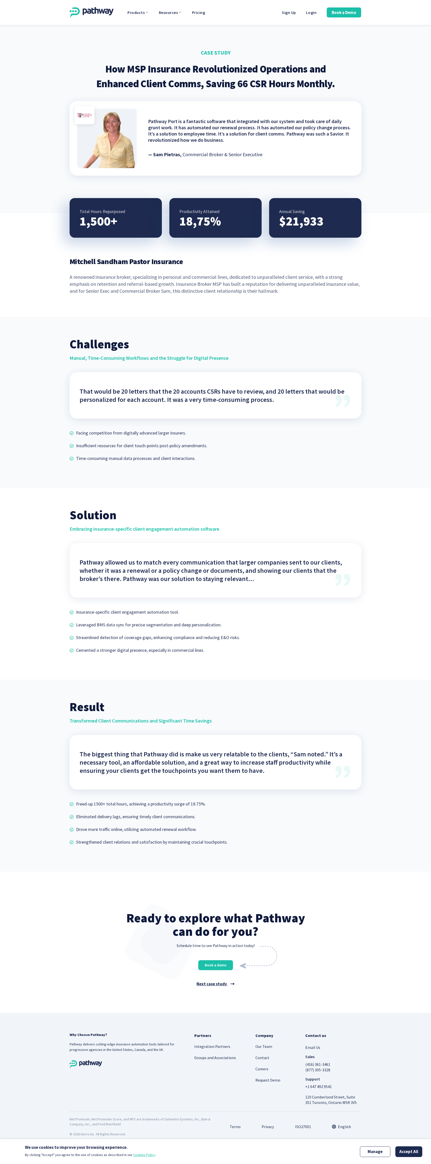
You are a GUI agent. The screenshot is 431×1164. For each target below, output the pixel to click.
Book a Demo (344, 12)
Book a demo (215, 965)
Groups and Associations (215, 1057)
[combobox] (341, 1127)
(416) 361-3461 (317, 1064)
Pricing (198, 12)
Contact (262, 1057)
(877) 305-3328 (317, 1069)
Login (311, 12)
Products (136, 12)
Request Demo (267, 1080)
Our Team (263, 1046)
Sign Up (289, 12)
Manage (375, 1151)
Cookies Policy (144, 1155)
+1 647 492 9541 (318, 1086)
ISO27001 (303, 1126)
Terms (235, 1126)
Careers (261, 1068)
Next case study (212, 984)
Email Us (312, 1047)
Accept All (408, 1151)
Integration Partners (212, 1046)
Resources (168, 12)
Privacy (268, 1126)
